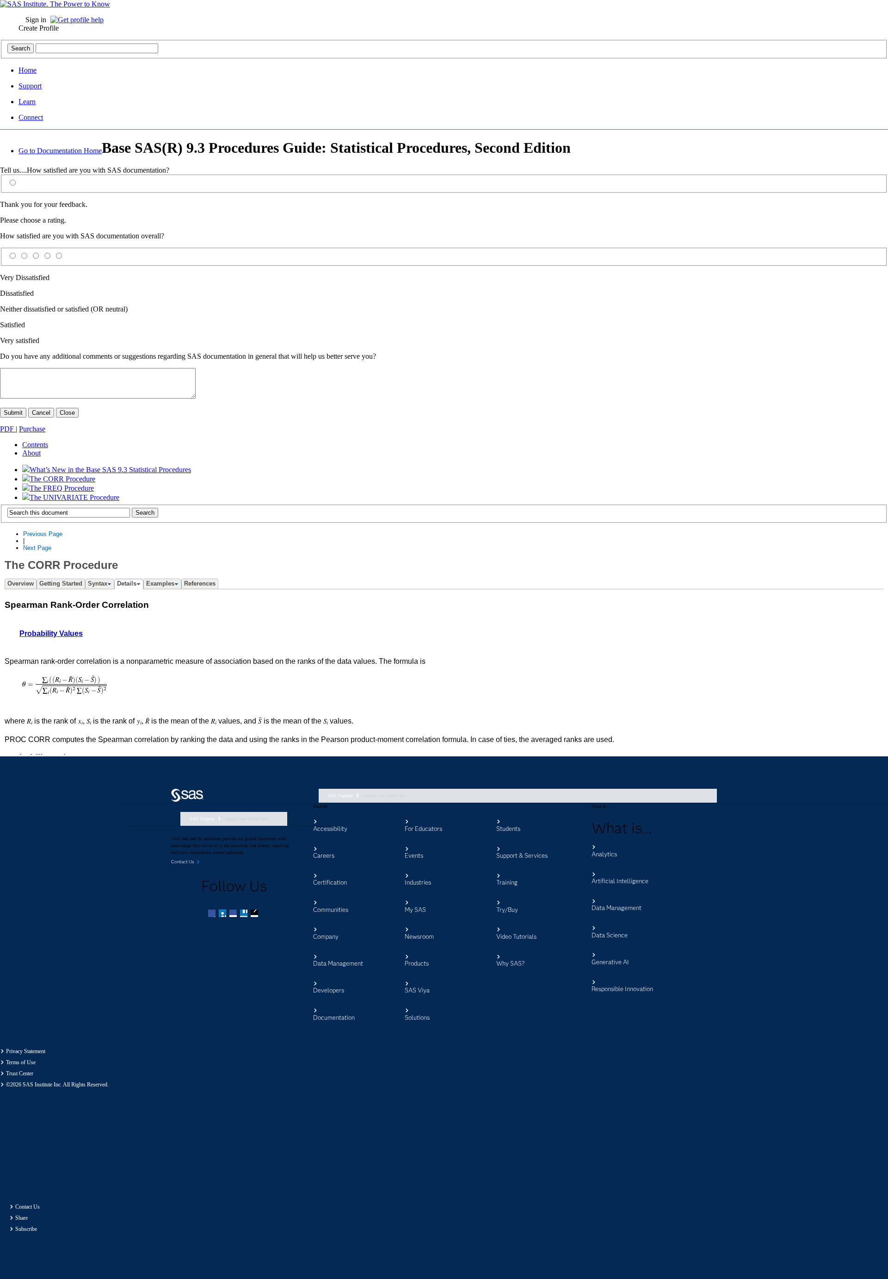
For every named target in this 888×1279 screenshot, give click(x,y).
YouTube (244, 914)
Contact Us (27, 1207)
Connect (30, 117)
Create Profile (38, 28)
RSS (255, 914)
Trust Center (19, 1073)
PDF (8, 429)
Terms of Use (21, 1062)
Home (27, 70)
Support (30, 86)
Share (21, 1218)
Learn (27, 102)
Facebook (212, 914)
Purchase (32, 429)
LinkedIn (234, 914)
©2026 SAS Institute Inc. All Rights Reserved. (57, 1084)
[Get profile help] (79, 20)
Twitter (223, 914)
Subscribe (26, 1229)
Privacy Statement (25, 1051)
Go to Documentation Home (60, 151)
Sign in (35, 20)
